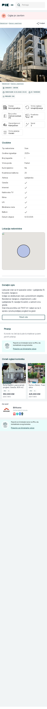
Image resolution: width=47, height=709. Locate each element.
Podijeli (42, 23)
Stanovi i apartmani (15, 23)
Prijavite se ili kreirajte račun (24, 349)
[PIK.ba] (8, 5)
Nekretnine (3, 23)
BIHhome (17, 408)
